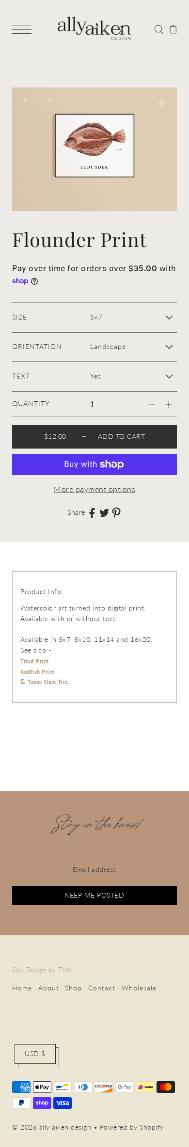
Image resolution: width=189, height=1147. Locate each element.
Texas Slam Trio (48, 682)
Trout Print (34, 661)
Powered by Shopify (132, 1127)
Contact (101, 988)
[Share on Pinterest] (116, 512)
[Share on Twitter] (104, 512)
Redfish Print (37, 671)
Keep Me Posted (94, 895)
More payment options (94, 489)
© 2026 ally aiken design (51, 1127)
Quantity (30, 403)
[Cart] (173, 28)
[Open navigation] (24, 29)
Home (22, 988)
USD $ (35, 1054)
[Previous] (25, 100)
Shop (73, 988)
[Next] (49, 100)
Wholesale (139, 988)
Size (19, 317)
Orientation (37, 346)
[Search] (158, 28)
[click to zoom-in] (161, 103)
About (48, 988)
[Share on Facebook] (92, 512)
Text (21, 376)
